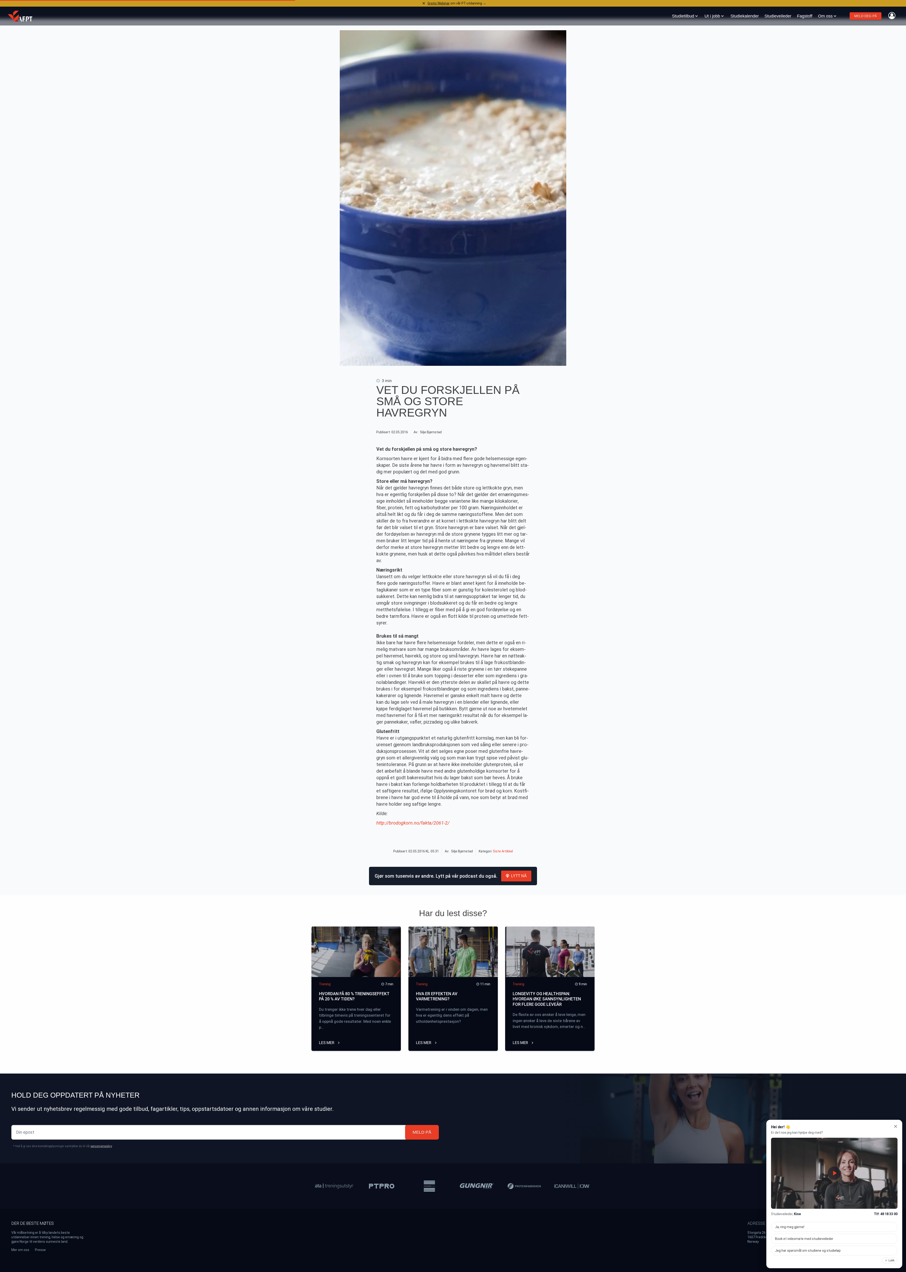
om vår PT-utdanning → (457, 3)
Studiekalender (744, 16)
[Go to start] (20, 16)
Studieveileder (777, 16)
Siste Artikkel (503, 851)
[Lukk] (895, 1126)
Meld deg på (865, 16)
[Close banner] (424, 3)
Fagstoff (804, 16)
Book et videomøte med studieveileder (804, 1239)
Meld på (422, 1132)
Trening (325, 984)
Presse (40, 1250)
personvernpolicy (101, 1146)
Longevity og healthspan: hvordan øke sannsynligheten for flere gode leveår (547, 999)
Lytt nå (519, 876)
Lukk (891, 1260)
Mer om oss (20, 1250)
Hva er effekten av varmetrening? (436, 996)
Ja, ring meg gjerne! (789, 1227)
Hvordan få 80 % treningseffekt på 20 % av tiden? (354, 996)
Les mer (327, 1042)
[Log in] (892, 15)
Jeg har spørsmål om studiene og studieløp (808, 1250)
